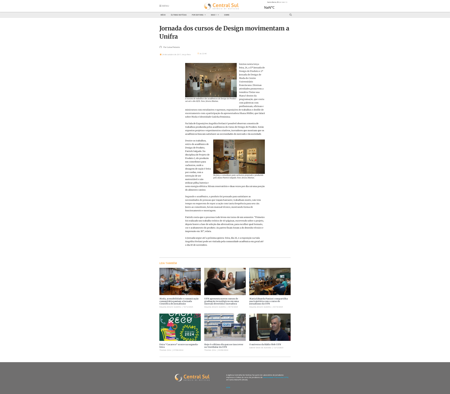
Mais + (214, 15)
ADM (228, 387)
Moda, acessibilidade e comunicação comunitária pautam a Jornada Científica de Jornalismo (179, 301)
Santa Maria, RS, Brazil (276, 6)
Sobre (226, 15)
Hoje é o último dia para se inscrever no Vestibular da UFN (223, 345)
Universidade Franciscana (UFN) (275, 377)
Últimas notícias (179, 15)
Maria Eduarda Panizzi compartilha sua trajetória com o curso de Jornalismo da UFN (268, 301)
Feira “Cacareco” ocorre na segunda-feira (179, 345)
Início (163, 15)
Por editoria (197, 15)
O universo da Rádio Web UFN (265, 344)
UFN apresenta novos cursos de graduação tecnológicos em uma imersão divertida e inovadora (221, 301)
